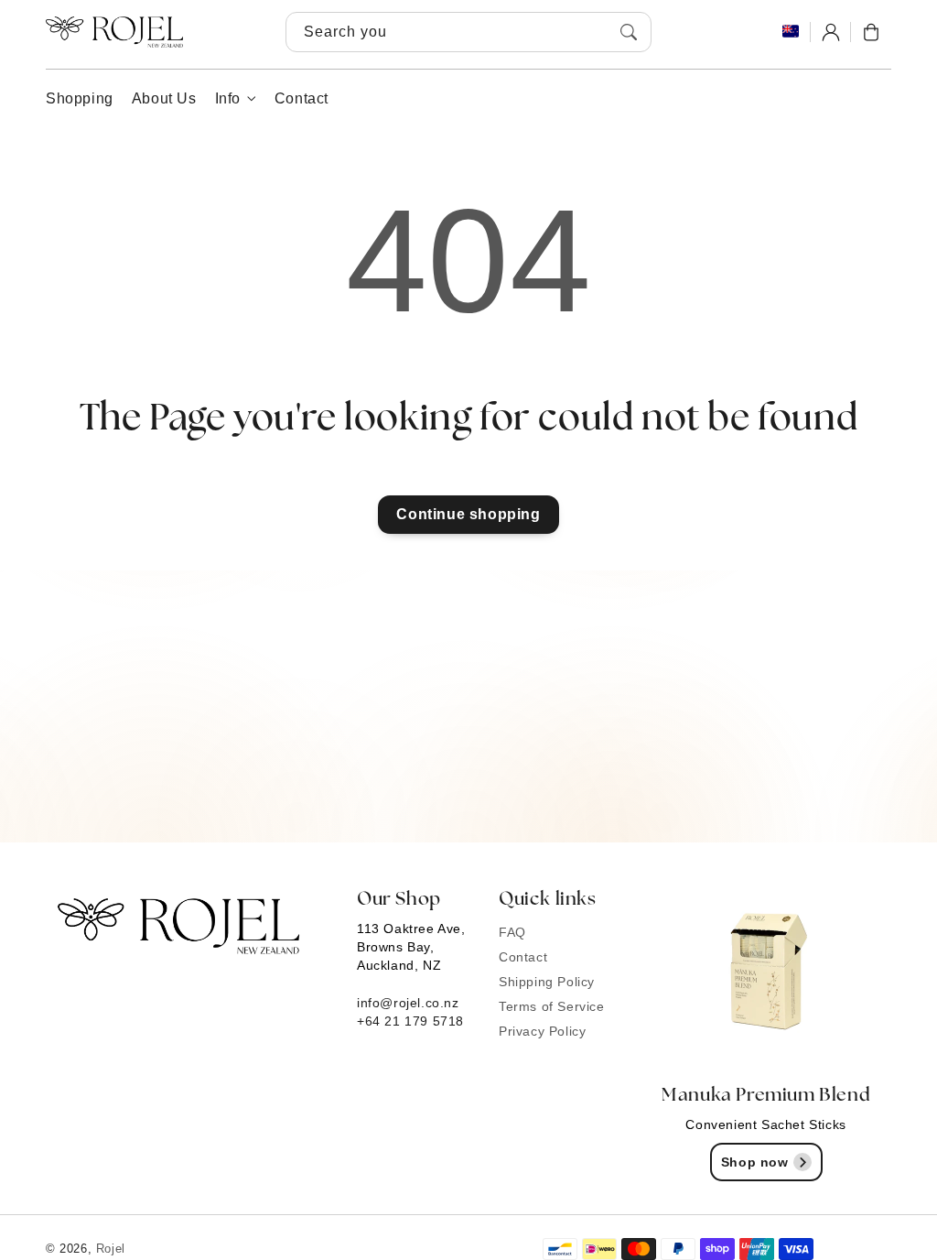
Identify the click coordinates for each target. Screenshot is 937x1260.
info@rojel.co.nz (408, 1002)
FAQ (512, 932)
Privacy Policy (542, 1031)
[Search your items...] (629, 32)
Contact (523, 957)
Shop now (755, 1162)
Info (228, 98)
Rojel (110, 1248)
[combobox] (468, 32)
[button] (871, 32)
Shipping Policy (547, 981)
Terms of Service (552, 1006)
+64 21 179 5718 (410, 1021)
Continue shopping (468, 514)
